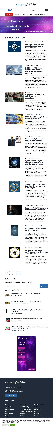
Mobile (22, 416)
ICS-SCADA (37, 409)
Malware (13, 295)
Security (13, 320)
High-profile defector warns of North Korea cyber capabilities (35, 96)
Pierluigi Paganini (30, 41)
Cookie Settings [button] (5, 425)
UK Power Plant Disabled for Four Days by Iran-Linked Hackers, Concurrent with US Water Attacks (29, 327)
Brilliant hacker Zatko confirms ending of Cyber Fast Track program (36, 252)
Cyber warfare (14, 330)
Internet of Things (25, 409)
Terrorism (37, 407)
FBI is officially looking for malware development (35, 140)
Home (7, 404)
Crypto (36, 411)
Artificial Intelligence (26, 407)
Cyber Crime (13, 313)
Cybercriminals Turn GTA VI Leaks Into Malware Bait (26, 293)
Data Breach (9, 413)
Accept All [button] (12, 425)
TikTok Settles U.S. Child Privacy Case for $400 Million (20, 14)
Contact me (37, 416)
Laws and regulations (16, 303)
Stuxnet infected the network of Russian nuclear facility (36, 209)
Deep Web (8, 416)
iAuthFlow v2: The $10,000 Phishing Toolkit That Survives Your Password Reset (29, 310)
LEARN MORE (11, 395)
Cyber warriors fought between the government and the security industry (35, 162)
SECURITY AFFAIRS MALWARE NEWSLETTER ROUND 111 (27, 319)
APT (6, 411)
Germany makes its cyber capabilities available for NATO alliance (34, 46)
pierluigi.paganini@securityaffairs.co (14, 391)
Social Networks (39, 404)
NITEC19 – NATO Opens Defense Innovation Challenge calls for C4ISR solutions (34, 70)
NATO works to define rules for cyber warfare (35, 229)
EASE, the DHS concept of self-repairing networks (36, 118)
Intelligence (23, 404)
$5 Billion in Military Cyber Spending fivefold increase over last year (35, 186)
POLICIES (37, 413)
